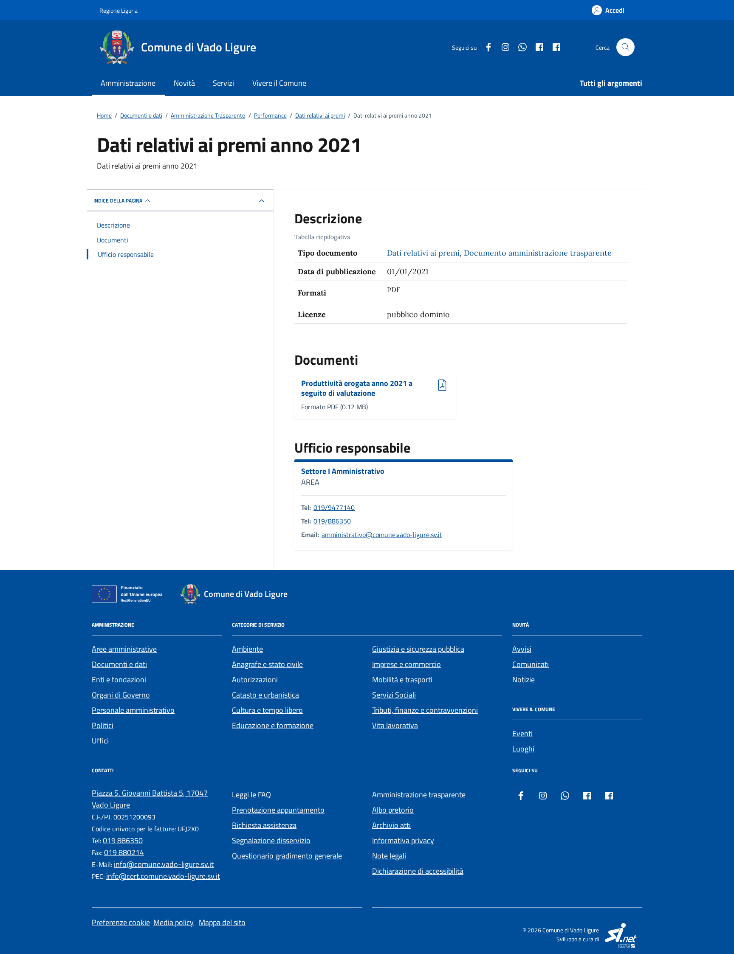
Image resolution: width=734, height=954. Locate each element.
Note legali (389, 855)
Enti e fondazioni (119, 679)
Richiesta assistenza (264, 825)
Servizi (223, 83)
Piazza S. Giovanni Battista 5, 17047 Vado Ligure (150, 798)
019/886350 (332, 521)
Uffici (100, 740)
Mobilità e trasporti (402, 679)
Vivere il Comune (279, 83)
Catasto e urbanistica (265, 695)
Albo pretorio (393, 810)
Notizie (523, 679)
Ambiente (247, 649)
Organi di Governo (121, 695)
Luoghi (523, 748)
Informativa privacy (403, 840)
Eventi (522, 733)
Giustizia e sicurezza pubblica (418, 649)
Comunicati (530, 664)
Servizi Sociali (394, 695)
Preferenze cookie (121, 922)
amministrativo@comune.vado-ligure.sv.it (382, 534)
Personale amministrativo (133, 710)
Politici (102, 725)
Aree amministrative (124, 649)
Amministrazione (128, 83)
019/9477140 (334, 507)
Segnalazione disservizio (271, 840)
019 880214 (124, 852)
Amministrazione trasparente (419, 794)
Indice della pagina (117, 201)
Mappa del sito (222, 922)
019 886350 (123, 840)
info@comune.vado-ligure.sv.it (164, 864)
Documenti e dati (119, 664)
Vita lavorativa (395, 725)
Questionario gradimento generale (287, 855)
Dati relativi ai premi (423, 253)
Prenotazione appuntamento (278, 810)
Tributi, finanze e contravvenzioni (425, 710)
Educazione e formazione (272, 725)
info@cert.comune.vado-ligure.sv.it (163, 876)
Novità (184, 83)
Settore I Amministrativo (342, 471)
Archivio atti (391, 825)
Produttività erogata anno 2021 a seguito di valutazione (356, 388)
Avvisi (521, 649)
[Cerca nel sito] (625, 47)
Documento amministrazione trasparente (538, 253)
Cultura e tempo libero (267, 710)
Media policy (173, 922)
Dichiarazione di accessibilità (417, 871)
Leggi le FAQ (251, 794)
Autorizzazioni (255, 679)
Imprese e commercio (406, 664)
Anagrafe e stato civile (267, 664)
